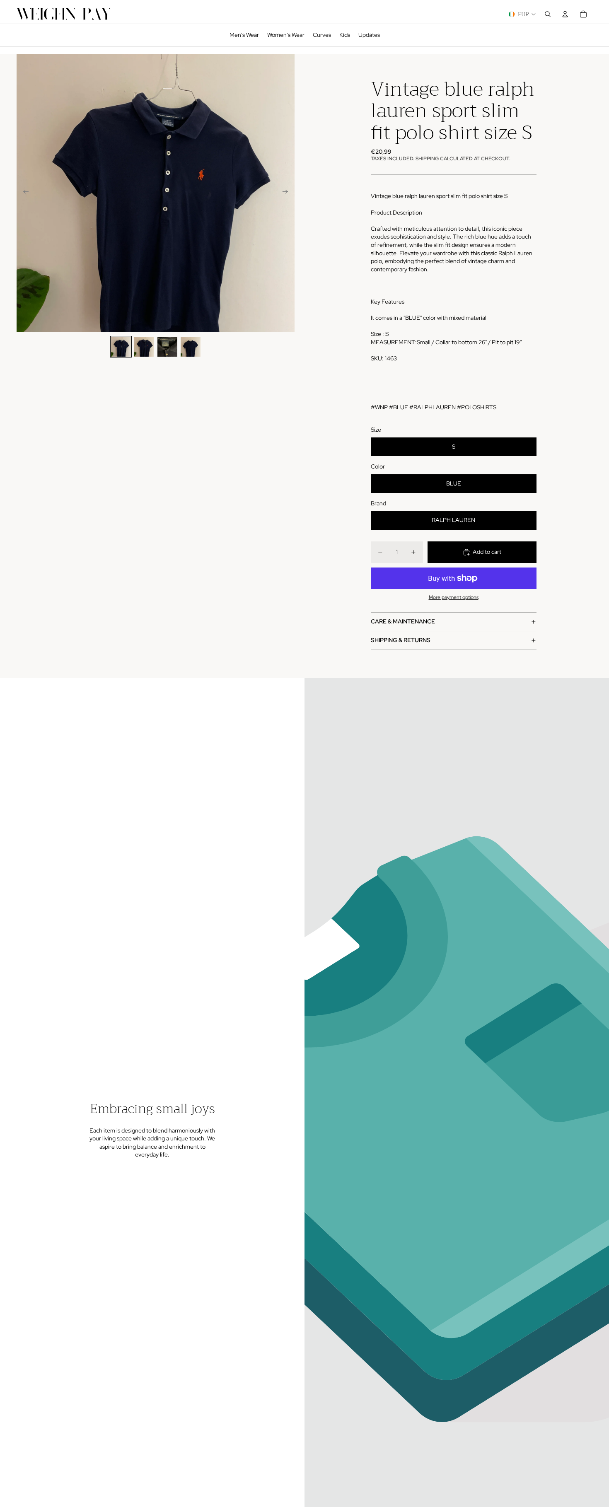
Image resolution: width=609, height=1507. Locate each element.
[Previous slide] (23, 193)
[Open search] (548, 14)
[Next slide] (288, 193)
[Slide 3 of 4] (167, 347)
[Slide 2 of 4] (144, 347)
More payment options (454, 597)
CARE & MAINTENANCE (403, 621)
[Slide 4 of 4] (191, 347)
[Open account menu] (565, 14)
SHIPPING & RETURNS (400, 640)
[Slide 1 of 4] (121, 347)
